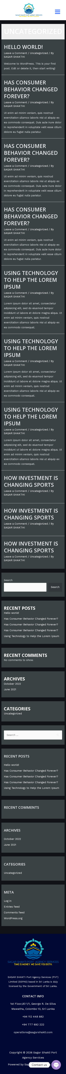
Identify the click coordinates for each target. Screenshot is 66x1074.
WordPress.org (13, 918)
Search (8, 580)
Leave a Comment (15, 53)
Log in (7, 900)
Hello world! (23, 46)
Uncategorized (39, 53)
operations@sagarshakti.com (33, 1032)
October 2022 (12, 683)
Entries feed (12, 906)
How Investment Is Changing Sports (31, 481)
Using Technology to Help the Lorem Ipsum (31, 279)
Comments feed (14, 912)
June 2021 (10, 689)
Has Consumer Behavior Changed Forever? (31, 89)
